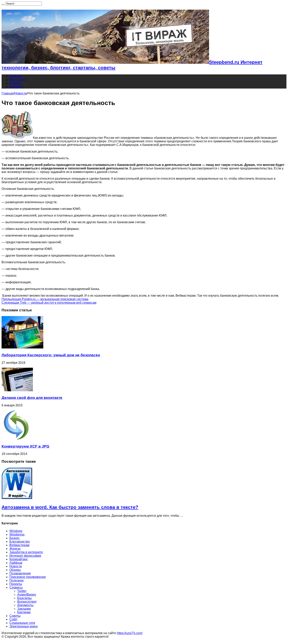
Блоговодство (19, 541)
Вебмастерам (19, 545)
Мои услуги (17, 79)
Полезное (16, 580)
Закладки (24, 608)
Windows (15, 531)
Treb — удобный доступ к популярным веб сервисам (49, 302)
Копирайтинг (18, 559)
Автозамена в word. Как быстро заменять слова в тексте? (70, 507)
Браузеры (24, 598)
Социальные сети (22, 622)
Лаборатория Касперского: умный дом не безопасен (51, 355)
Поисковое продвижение (27, 577)
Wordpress (16, 534)
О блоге (15, 83)
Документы (25, 605)
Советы (15, 615)
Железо (15, 548)
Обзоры (15, 569)
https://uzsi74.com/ (129, 633)
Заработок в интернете (26, 552)
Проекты (15, 584)
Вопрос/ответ (27, 601)
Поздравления (20, 573)
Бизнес (14, 538)
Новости (20, 93)
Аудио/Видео (26, 594)
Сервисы (16, 587)
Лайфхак (15, 562)
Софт (13, 619)
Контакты (16, 86)
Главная (15, 76)
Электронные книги (23, 626)
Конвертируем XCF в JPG (25, 446)
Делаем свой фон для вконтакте (32, 398)
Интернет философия (25, 555)
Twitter (21, 591)
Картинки (24, 612)
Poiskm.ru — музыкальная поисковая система (45, 299)
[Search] (3, 4)
